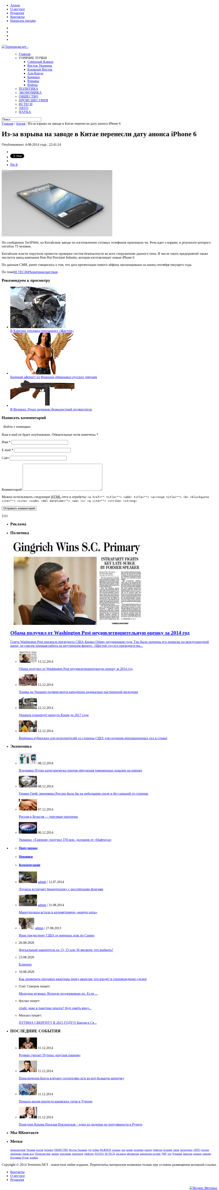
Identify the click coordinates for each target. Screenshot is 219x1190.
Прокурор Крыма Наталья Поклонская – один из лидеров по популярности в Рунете (80, 1124)
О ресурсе (17, 9)
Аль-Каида (35, 73)
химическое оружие (150, 1153)
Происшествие (43, 1153)
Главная (24, 54)
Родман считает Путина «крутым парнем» (50, 1055)
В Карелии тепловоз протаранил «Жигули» (42, 331)
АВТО (23, 108)
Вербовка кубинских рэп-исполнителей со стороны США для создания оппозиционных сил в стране (93, 738)
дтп (90, 1150)
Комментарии (29, 865)
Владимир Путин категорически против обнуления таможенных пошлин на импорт (80, 770)
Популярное (28, 848)
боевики (48, 1150)
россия (39, 1150)
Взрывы (33, 81)
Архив (15, 5)
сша (123, 1150)
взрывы (116, 1150)
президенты (186, 1150)
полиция (167, 1150)
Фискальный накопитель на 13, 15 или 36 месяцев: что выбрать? (66, 950)
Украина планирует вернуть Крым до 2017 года (54, 715)
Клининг (25, 964)
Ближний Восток (39, 69)
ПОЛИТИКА (28, 88)
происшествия (47, 272)
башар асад (28, 1153)
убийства (157, 1150)
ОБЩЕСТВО (28, 96)
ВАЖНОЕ (105, 1150)
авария (55, 1153)
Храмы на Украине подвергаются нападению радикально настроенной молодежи (78, 692)
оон (169, 1153)
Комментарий (12, 489)
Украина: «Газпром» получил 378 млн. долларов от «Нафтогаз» (65, 840)
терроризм (77, 1153)
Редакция (17, 13)
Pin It (14, 164)
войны (95, 1150)
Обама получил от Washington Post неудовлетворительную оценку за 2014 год (76, 669)
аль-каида (121, 1153)
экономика (16, 1153)
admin (42, 882)
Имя (6, 442)
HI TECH (26, 104)
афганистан (133, 1153)
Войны (32, 85)
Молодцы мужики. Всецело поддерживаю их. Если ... (58, 993)
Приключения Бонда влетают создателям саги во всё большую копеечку (71, 1078)
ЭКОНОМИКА (30, 92)
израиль (197, 1153)
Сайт (5, 458)
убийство (89, 1153)
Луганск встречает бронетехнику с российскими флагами (61, 889)
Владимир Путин (19, 1157)
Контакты (17, 17)
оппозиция (65, 1153)
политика (139, 1150)
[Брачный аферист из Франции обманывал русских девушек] (42, 373)
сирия (176, 1150)
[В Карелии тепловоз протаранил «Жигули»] (38, 327)
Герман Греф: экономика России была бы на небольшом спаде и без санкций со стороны (83, 793)
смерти (148, 1150)
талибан (34, 1157)
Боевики (33, 77)
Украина (30, 1150)
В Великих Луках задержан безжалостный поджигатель (51, 409)
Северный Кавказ (40, 62)
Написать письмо (23, 20)
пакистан (187, 1153)
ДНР (164, 1153)
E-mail (7, 450)
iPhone (32, 272)
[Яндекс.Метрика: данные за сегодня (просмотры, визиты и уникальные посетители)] (203, 1188)
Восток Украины (39, 65)
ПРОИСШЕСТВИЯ (33, 100)
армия (129, 1150)
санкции (206, 1153)
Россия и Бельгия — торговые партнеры (48, 816)
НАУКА (25, 112)
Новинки (26, 856)
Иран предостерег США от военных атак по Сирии (56, 935)
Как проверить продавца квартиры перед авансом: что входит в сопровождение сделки (83, 979)
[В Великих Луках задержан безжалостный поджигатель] (42, 405)
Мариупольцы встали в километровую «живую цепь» (58, 912)
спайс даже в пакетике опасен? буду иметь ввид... (55, 1008)
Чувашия (177, 1153)
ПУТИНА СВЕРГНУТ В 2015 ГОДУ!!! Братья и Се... (58, 1022)
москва (205, 1150)
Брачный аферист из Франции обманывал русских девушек (53, 377)
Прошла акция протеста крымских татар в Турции (55, 1101)
